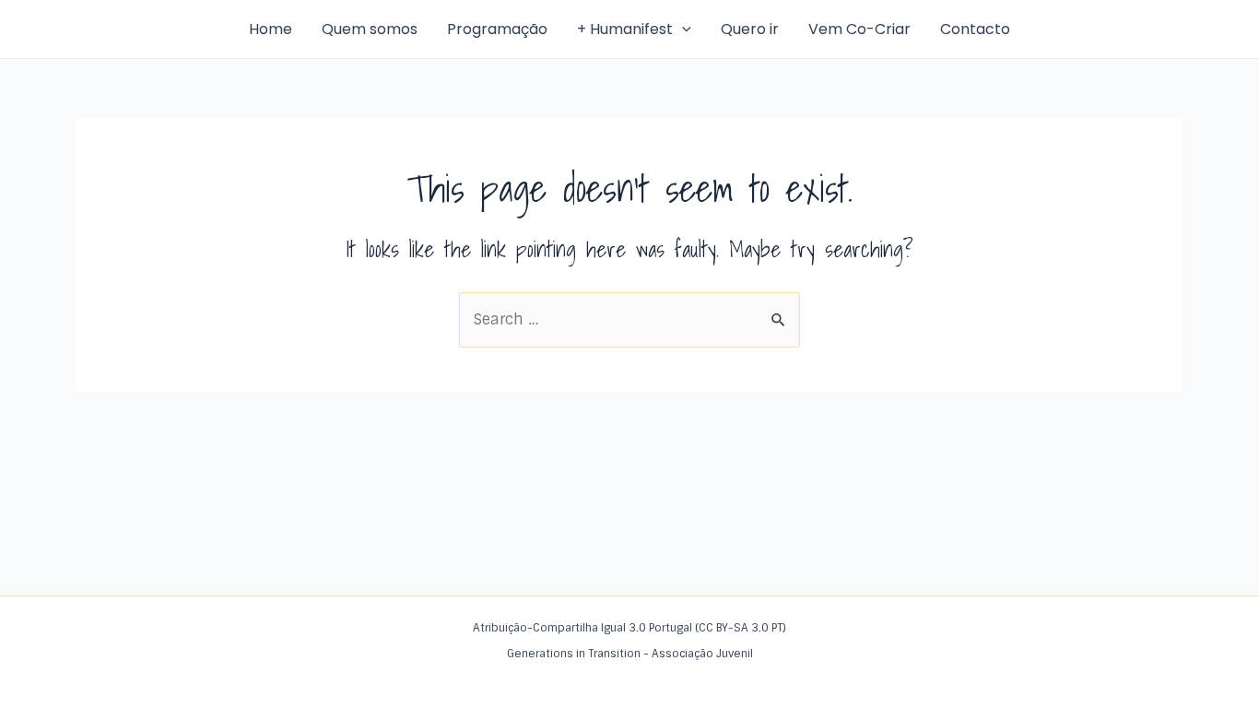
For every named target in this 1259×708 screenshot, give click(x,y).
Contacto (975, 29)
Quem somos (370, 29)
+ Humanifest (625, 29)
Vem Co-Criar (859, 29)
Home (270, 29)
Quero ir (750, 29)
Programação (497, 29)
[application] (682, 29)
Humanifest (122, 28)
